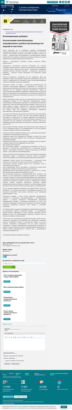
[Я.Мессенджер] (3, 257)
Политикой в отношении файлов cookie (20, 408)
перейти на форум (21, 396)
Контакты (11, 373)
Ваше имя (7, 328)
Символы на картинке (9, 352)
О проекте (5, 374)
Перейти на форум (52, 2)
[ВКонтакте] (5, 257)
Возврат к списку (7, 324)
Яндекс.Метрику (19, 406)
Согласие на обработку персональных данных (59, 374)
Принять (64, 407)
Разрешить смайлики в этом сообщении (14, 360)
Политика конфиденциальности (39, 374)
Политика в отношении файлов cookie (12, 377)
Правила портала (27, 374)
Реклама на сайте (18, 374)
